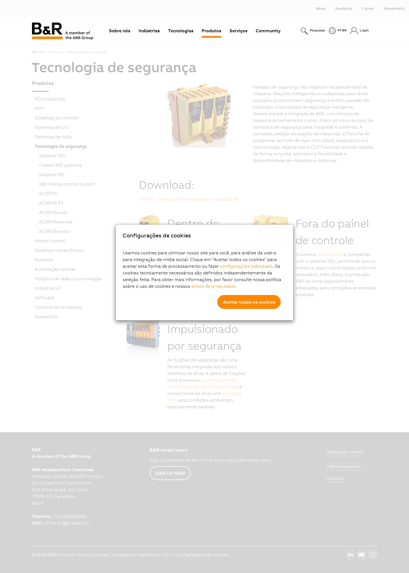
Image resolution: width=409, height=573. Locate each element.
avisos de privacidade (213, 286)
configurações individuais (246, 266)
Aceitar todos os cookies (249, 302)
